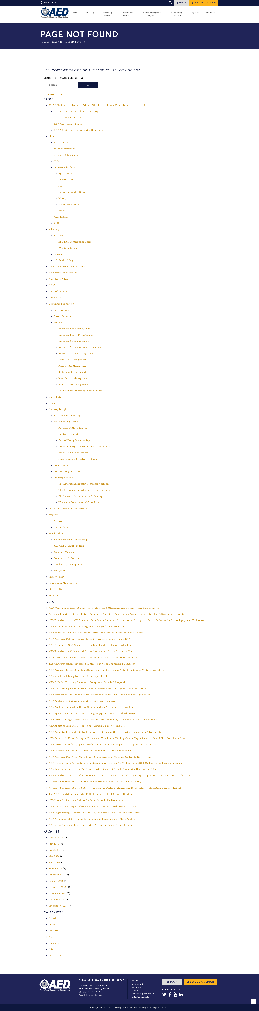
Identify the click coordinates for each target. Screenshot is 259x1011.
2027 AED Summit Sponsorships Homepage (78, 130)
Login (182, 2)
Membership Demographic (69, 564)
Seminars (59, 322)
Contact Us (54, 94)
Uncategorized (57, 943)
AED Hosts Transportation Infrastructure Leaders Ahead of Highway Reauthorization (97, 689)
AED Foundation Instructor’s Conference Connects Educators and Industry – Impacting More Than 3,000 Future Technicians (120, 775)
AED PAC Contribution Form (74, 242)
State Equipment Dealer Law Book (77, 459)
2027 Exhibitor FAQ (69, 118)
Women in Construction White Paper (79, 502)
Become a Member (205, 2)
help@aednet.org (94, 995)
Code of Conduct (58, 291)
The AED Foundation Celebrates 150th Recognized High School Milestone (91, 794)
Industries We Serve (65, 167)
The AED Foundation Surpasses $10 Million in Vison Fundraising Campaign (92, 664)
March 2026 (55, 868)
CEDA (52, 285)
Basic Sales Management (72, 372)
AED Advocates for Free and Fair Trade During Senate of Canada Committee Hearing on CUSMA (104, 769)
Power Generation (68, 204)
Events (52, 924)
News (52, 937)
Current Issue (61, 527)
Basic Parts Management (72, 360)
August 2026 (56, 838)
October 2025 (56, 900)
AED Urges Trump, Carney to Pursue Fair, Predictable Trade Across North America (96, 813)
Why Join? (59, 571)
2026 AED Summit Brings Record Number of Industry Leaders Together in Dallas (95, 658)
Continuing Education (61, 304)
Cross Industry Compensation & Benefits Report (86, 447)
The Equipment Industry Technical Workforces (85, 484)
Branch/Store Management (73, 384)
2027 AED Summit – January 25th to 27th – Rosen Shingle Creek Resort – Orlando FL (97, 105)
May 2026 (54, 856)
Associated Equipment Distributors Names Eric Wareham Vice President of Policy (95, 782)
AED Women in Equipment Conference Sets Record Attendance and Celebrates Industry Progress (104, 608)
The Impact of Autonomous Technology (81, 496)
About (52, 136)
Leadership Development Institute (68, 509)
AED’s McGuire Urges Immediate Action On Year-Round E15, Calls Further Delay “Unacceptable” (104, 720)
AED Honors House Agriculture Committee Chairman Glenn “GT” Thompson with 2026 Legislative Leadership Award (116, 763)
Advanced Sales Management (74, 341)
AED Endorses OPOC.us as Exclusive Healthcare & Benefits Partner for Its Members (96, 633)
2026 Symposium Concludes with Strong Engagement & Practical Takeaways (92, 713)
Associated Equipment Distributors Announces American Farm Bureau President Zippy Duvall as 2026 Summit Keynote (116, 614)
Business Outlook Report (72, 428)
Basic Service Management (73, 378)
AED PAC (59, 236)
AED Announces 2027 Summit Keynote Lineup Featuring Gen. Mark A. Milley (93, 819)
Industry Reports (63, 478)
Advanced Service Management (76, 353)
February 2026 (57, 875)
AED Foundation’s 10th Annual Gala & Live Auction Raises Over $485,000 (90, 651)
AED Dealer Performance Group (67, 267)
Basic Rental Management (73, 366)
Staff (56, 223)
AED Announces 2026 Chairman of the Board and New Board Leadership (90, 645)
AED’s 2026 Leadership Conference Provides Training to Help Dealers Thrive (92, 806)
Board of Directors (64, 149)
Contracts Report (68, 434)
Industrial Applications (71, 192)
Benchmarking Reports (67, 422)
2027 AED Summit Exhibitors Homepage (77, 111)
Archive (58, 521)
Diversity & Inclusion (66, 155)
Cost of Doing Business (67, 471)
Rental (62, 211)
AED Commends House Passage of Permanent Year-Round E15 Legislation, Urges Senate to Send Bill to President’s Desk (117, 738)
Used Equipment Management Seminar (80, 391)
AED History (61, 142)
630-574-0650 (50, 2)
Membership (56, 533)
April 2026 (55, 862)
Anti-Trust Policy (58, 279)
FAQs (56, 161)
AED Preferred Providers (63, 273)
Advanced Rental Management (75, 335)
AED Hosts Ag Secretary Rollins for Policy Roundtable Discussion (86, 800)
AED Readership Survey (67, 416)
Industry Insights (59, 409)
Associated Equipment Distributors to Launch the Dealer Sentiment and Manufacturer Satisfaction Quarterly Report (115, 788)
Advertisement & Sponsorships (71, 540)
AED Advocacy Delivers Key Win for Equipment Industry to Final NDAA (89, 639)
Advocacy (54, 229)
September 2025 (58, 906)
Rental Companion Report (73, 453)
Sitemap (53, 595)
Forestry (63, 186)
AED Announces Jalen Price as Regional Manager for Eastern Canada (88, 626)
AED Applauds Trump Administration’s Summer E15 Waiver (82, 701)
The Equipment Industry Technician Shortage (84, 490)
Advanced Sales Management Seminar (79, 347)
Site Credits (55, 589)
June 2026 (54, 850)
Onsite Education (63, 316)
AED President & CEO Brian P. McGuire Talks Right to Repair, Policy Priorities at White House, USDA (106, 670)
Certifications (61, 310)
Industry (54, 931)
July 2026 (54, 844)
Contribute (55, 397)
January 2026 (56, 881)
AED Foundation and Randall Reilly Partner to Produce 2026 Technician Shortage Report (99, 695)
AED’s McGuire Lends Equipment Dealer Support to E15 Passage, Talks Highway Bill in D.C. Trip (103, 744)
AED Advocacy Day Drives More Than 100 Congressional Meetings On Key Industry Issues (100, 757)
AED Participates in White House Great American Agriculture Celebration (91, 707)
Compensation (62, 465)
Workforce (55, 956)
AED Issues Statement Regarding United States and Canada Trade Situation (91, 825)
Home (45, 42)
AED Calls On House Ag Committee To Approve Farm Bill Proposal (87, 682)
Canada (58, 254)
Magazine (54, 515)
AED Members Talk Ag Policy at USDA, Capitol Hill (78, 676)
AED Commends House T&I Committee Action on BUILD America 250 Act (91, 751)
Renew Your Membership (63, 583)
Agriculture (65, 174)
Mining (62, 198)
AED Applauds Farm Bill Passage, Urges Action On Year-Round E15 (87, 726)
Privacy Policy (56, 577)
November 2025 (57, 893)
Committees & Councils (67, 558)
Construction (66, 180)
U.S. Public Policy (63, 260)
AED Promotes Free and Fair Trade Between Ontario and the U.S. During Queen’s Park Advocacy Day (106, 732)
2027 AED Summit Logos (68, 124)
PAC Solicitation (67, 248)
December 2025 (57, 887)
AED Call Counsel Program (69, 546)
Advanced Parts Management (74, 329)
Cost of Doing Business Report (75, 440)
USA (51, 949)
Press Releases (62, 217)
